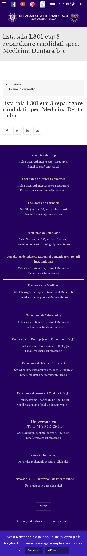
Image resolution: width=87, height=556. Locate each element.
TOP (43, 506)
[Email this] (37, 131)
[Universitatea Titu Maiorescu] (43, 17)
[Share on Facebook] (7, 131)
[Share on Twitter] (17, 131)
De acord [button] (34, 550)
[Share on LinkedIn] (27, 131)
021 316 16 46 (60, 4)
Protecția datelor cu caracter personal (43, 521)
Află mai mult (56, 550)
